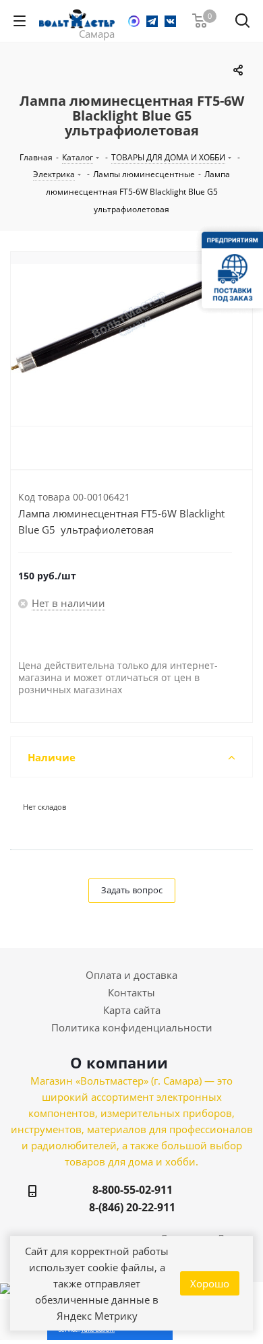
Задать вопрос (132, 890)
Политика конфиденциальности (131, 1027)
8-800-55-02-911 (132, 1189)
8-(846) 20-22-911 (132, 1207)
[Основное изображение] (131, 345)
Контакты (131, 992)
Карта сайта (131, 1010)
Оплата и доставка (131, 975)
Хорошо (209, 1283)
